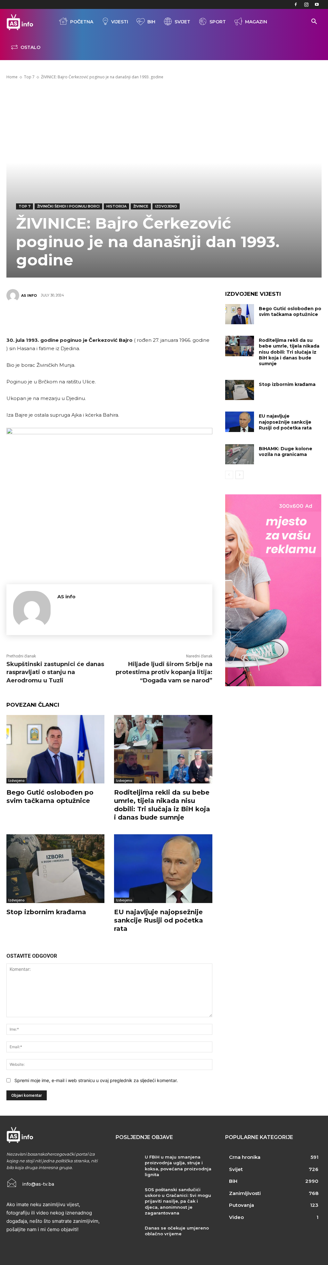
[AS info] (13, 295)
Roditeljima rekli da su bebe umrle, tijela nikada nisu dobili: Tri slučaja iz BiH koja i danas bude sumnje (289, 351)
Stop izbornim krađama (46, 912)
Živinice (140, 206)
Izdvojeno (166, 206)
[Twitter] (80, 317)
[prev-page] (229, 475)
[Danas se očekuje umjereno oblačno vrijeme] (128, 1235)
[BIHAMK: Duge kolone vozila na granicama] (239, 454)
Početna (81, 22)
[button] (314, 22)
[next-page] (239, 475)
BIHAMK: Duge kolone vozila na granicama (285, 451)
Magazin (256, 22)
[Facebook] (295, 4)
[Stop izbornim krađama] (55, 868)
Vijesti (119, 22)
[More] (157, 317)
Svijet (182, 22)
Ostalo (30, 47)
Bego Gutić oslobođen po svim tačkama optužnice (290, 311)
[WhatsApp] (118, 317)
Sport (217, 22)
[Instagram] (306, 4)
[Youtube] (317, 4)
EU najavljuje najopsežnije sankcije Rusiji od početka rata (158, 920)
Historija (116, 206)
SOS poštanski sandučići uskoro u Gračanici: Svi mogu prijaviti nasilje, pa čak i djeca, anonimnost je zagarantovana (178, 1201)
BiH (151, 22)
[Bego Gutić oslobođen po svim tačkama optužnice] (55, 749)
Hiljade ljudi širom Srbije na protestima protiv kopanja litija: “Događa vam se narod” (164, 672)
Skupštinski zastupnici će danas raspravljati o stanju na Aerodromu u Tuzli (55, 672)
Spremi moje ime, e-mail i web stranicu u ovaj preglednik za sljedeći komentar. (96, 1080)
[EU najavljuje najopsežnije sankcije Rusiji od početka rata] (163, 868)
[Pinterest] (99, 317)
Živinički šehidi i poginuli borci (68, 206)
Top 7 (29, 77)
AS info (29, 295)
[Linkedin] (137, 317)
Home (12, 77)
